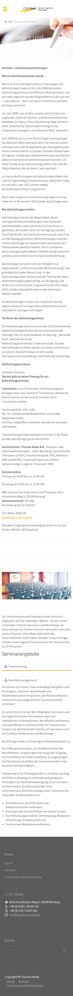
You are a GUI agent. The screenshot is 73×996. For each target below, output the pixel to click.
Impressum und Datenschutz (23, 877)
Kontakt (10, 870)
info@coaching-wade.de (17, 517)
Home (9, 863)
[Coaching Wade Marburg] (36, 8)
